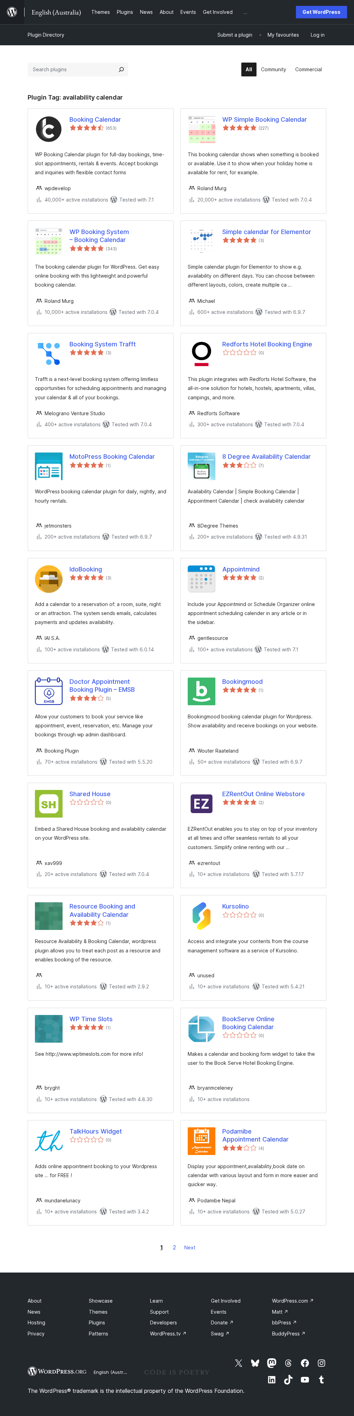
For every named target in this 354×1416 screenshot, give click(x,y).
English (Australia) (113, 1372)
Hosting (36, 1322)
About (34, 1301)
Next (189, 1247)
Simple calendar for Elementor (266, 231)
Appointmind (241, 569)
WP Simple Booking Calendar (264, 119)
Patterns (98, 1333)
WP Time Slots (91, 1019)
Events (218, 1312)
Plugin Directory (46, 35)
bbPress (284, 1322)
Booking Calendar (95, 119)
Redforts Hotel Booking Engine (267, 344)
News (34, 1312)
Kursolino (235, 906)
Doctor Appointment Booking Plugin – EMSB (102, 685)
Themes (98, 1312)
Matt (280, 1312)
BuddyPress (289, 1333)
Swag (220, 1333)
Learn (156, 1301)
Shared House (90, 794)
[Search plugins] (121, 69)
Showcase (101, 1301)
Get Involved (226, 1301)
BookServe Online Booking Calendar (248, 1023)
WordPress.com (293, 1301)
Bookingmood (242, 681)
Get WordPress (321, 12)
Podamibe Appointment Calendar (255, 1135)
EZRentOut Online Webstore (263, 794)
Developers (163, 1322)
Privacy (36, 1333)
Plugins (97, 1322)
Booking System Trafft (102, 344)
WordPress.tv (168, 1333)
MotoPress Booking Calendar (112, 456)
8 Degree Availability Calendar (266, 456)
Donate (222, 1322)
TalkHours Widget (95, 1131)
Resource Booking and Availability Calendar (102, 910)
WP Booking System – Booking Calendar (99, 235)
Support (159, 1312)
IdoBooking (85, 569)
